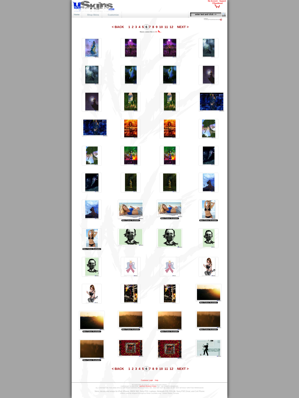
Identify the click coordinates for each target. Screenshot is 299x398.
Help (156, 380)
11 (166, 27)
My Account (213, 1)
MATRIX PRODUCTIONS (148, 386)
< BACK (118, 27)
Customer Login (147, 380)
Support (222, 1)
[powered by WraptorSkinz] (214, 20)
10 (161, 27)
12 (172, 27)
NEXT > (183, 27)
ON (156, 32)
